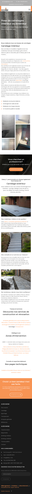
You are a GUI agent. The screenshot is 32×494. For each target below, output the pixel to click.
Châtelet (5, 353)
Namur (5, 347)
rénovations (4, 64)
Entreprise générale (8, 320)
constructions (26, 61)
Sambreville (26, 349)
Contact (3, 444)
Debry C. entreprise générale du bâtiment (15, 221)
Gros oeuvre (4, 407)
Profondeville (10, 351)
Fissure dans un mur (19, 370)
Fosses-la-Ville (18, 349)
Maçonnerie (25, 320)
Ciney (14, 347)
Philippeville (5, 349)
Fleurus (11, 353)
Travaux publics (5, 441)
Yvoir (16, 351)
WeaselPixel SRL (5, 487)
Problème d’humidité (7, 370)
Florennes (21, 351)
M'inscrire (6, 479)
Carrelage (4, 410)
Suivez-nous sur (5, 491)
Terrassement (19, 327)
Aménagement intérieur (8, 324)
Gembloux (19, 347)
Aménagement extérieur (23, 324)
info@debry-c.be (8, 1)
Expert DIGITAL (15, 487)
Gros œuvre (18, 320)
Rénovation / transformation (9, 322)
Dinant (10, 347)
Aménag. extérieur (6, 438)
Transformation (5, 430)
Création (14, 486)
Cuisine (28, 322)
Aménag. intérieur (6, 435)
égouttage (19, 80)
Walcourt (27, 351)
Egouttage (4, 413)
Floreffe (4, 351)
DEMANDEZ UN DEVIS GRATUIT (16, 4)
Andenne (25, 347)
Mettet (11, 349)
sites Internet (23, 486)
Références (4, 422)
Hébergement (5, 486)
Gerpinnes (16, 353)
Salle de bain (21, 322)
